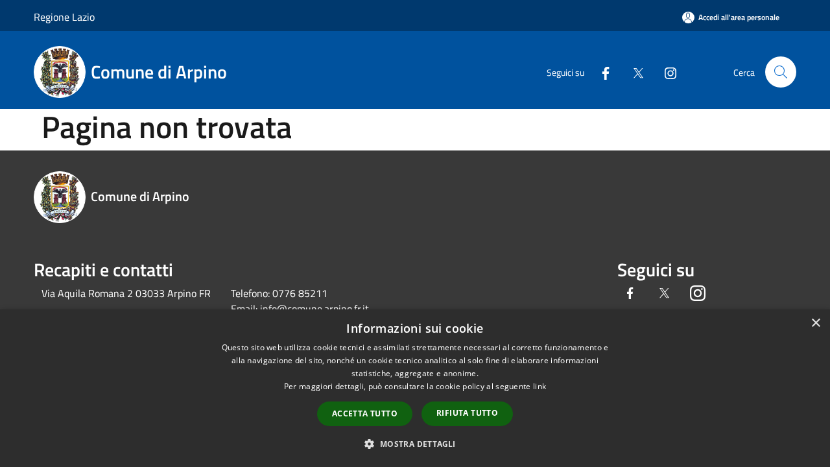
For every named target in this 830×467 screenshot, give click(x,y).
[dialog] (415, 388)
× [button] (815, 323)
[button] (414, 443)
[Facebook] (600, 71)
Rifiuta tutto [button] (467, 412)
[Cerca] (780, 72)
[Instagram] (665, 71)
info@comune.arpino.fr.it (314, 309)
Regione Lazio (64, 17)
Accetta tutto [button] (364, 413)
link (539, 386)
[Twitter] (633, 71)
